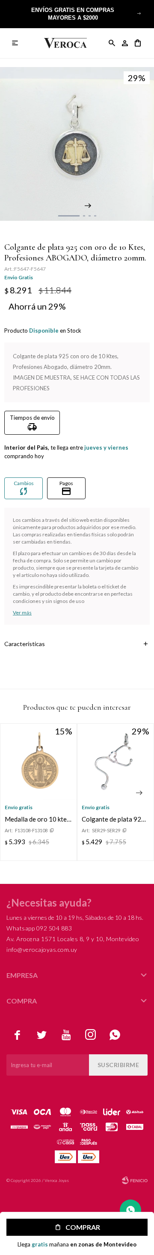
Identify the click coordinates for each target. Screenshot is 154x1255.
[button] (139, 13)
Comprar (82, 1227)
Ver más (22, 612)
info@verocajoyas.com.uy (41, 949)
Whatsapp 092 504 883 (39, 928)
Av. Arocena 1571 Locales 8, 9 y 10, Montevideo (72, 938)
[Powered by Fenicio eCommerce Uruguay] (135, 1180)
